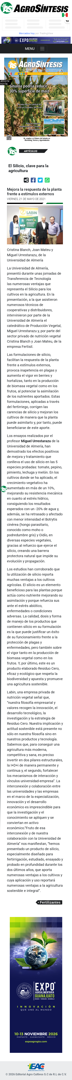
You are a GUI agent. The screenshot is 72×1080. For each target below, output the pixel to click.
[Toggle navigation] (42, 48)
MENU (30, 49)
